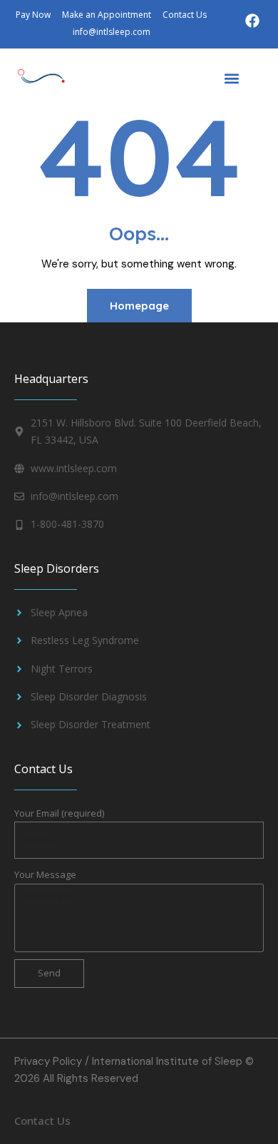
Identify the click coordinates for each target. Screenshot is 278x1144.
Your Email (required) (59, 813)
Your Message (45, 874)
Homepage (139, 305)
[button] (231, 78)
